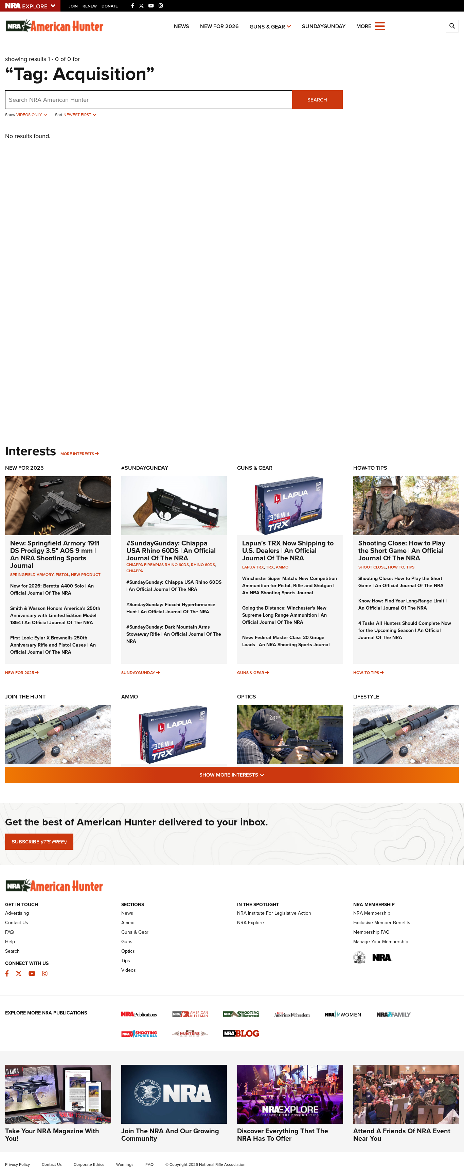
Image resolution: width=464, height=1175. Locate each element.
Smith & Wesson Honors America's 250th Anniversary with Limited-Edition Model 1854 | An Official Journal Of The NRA (55, 615)
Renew (90, 6)
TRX (270, 567)
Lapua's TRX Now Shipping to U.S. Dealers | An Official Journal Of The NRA (288, 550)
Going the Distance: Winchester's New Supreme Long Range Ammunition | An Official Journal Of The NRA (284, 615)
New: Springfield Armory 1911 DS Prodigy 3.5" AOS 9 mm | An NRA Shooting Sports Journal (55, 554)
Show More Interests (268, 774)
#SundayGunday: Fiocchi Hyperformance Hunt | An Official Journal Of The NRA (170, 608)
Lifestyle (366, 697)
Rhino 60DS (203, 564)
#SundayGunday (144, 468)
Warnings (124, 1164)
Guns (126, 941)
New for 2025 (19, 672)
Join (73, 6)
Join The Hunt (25, 697)
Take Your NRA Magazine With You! (52, 1134)
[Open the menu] (379, 25)
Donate (110, 6)
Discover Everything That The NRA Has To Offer (282, 1134)
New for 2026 (219, 26)
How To (396, 567)
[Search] (452, 26)
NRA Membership (371, 913)
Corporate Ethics (89, 1164)
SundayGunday (323, 26)
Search (317, 99)
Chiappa (134, 571)
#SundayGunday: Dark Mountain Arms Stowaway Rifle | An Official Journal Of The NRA (173, 634)
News (181, 26)
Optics (246, 697)
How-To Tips (370, 468)
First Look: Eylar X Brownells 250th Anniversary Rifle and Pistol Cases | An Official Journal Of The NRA (53, 644)
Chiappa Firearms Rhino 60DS (157, 564)
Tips (410, 567)
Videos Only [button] (29, 114)
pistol (62, 574)
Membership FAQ (371, 932)
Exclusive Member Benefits (381, 922)
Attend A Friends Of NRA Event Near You (401, 1134)
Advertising (17, 913)
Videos (128, 970)
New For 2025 (24, 468)
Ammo (282, 567)
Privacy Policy (17, 1164)
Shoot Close (372, 567)
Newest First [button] (78, 114)
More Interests (77, 453)
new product (86, 574)
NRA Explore (250, 922)
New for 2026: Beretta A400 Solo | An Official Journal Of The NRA (52, 589)
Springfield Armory (32, 574)
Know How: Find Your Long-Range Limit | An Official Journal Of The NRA (402, 604)
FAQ (9, 932)
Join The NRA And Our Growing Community (170, 1134)
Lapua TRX (253, 567)
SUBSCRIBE (39, 841)
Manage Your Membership (380, 941)
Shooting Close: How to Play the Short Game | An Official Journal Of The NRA (401, 550)
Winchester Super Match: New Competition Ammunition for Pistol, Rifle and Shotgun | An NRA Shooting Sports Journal (289, 585)
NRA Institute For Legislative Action (274, 913)
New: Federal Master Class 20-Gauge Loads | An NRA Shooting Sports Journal (286, 641)
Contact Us (16, 922)
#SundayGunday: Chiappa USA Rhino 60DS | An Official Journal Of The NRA (171, 550)
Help (10, 941)
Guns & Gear (267, 27)
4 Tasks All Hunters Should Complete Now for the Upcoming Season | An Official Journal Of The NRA (404, 630)
